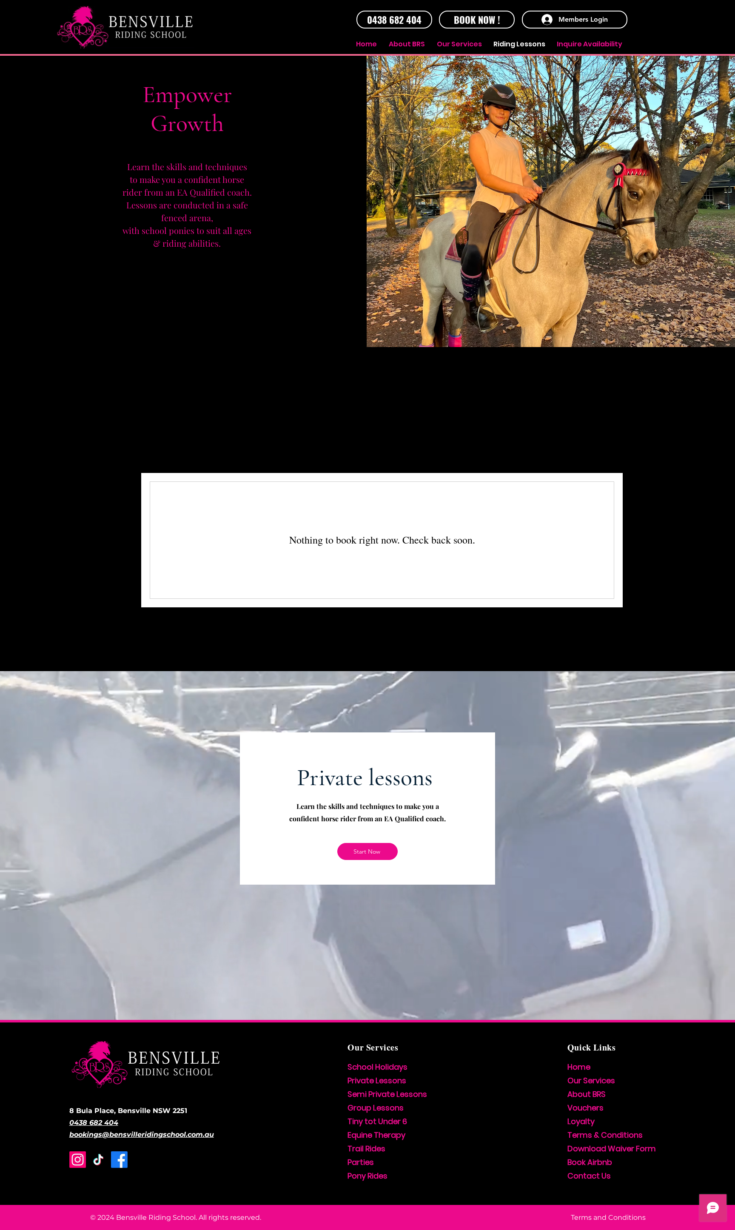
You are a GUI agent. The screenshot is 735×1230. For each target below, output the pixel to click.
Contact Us (589, 1175)
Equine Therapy (376, 1135)
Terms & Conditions (605, 1135)
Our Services (591, 1080)
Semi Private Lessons (387, 1094)
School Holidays (377, 1067)
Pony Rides (367, 1175)
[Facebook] (119, 1159)
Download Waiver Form (611, 1148)
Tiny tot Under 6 (377, 1121)
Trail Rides (366, 1148)
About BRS (586, 1094)
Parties (361, 1162)
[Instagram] (77, 1159)
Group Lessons (376, 1107)
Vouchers (585, 1107)
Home (578, 1067)
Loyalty (581, 1121)
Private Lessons (377, 1080)
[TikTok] (98, 1159)
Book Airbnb (589, 1162)
